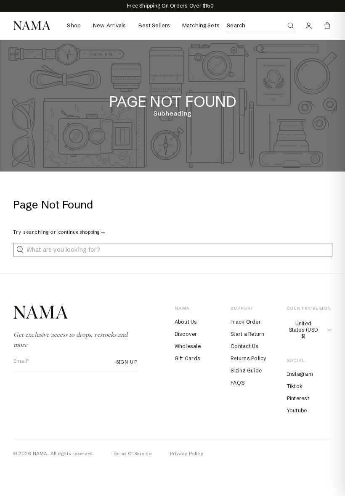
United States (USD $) (303, 329)
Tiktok (295, 386)
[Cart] (327, 25)
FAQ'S (237, 383)
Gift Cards (187, 358)
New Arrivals (109, 25)
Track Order (246, 322)
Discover (186, 334)
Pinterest (298, 398)
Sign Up (124, 362)
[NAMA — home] (31, 25)
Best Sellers (154, 25)
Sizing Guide (246, 370)
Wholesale (188, 346)
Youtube (297, 410)
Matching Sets (201, 25)
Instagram (300, 374)
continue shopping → (81, 232)
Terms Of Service (132, 453)
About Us (186, 322)
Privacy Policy (186, 453)
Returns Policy (248, 358)
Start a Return (247, 334)
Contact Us (244, 346)
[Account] (308, 25)
